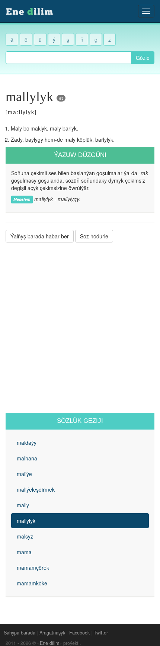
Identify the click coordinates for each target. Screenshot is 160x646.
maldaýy (26, 442)
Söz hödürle (94, 236)
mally (23, 505)
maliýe (24, 474)
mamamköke (32, 583)
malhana (27, 458)
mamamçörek (33, 567)
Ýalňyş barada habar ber (39, 236)
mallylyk (26, 520)
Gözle (143, 57)
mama (24, 552)
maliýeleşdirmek (36, 489)
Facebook (79, 632)
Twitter (101, 632)
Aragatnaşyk (52, 632)
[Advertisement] (80, 328)
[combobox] (68, 57)
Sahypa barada (19, 632)
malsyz (25, 536)
